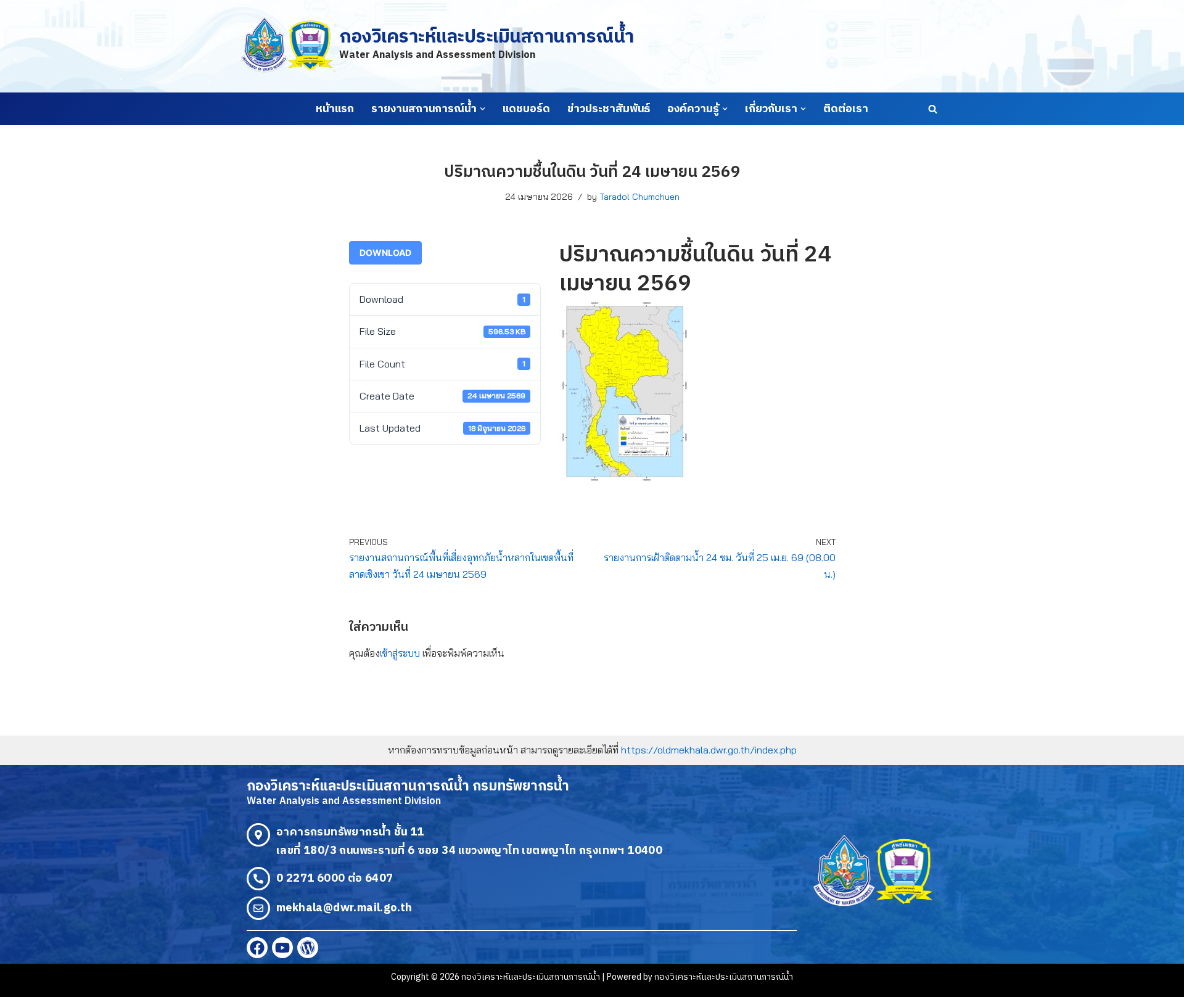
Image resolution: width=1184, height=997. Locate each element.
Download (385, 252)
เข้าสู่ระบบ (400, 653)
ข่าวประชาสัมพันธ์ (608, 109)
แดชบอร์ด (526, 109)
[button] (482, 109)
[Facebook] (257, 947)
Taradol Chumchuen (639, 196)
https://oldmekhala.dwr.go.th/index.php (709, 750)
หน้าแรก (335, 109)
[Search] (932, 108)
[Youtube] (282, 947)
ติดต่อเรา (845, 109)
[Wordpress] (307, 947)
